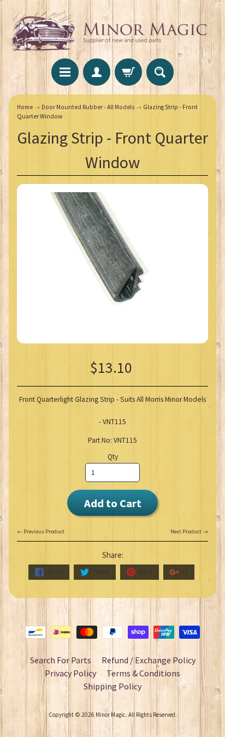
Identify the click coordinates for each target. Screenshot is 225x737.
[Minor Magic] (112, 31)
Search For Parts (60, 660)
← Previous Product (40, 531)
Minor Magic (111, 714)
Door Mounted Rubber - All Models (88, 107)
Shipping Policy (112, 686)
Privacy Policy (70, 673)
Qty (113, 456)
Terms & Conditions (143, 673)
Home (25, 107)
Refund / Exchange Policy (149, 660)
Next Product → (189, 531)
